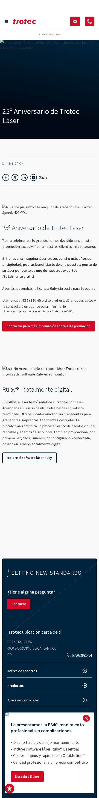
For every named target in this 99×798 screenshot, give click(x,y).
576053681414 (82, 655)
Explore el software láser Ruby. (29, 457)
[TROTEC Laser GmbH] (24, 21)
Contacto (19, 604)
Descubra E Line (27, 776)
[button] (9, 788)
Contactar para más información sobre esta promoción (48, 326)
